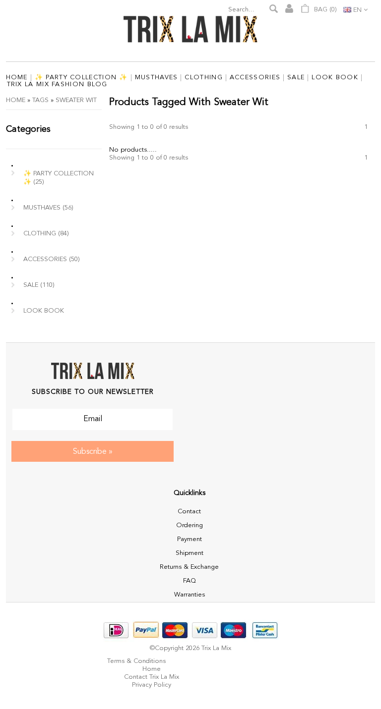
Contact (189, 511)
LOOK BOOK (43, 311)
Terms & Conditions (136, 661)
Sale (39, 285)
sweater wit (76, 100)
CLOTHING (46, 233)
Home (15, 100)
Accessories (51, 259)
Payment (189, 539)
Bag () (324, 9)
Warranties (189, 595)
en (357, 10)
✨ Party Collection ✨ (58, 177)
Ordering (189, 525)
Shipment (189, 553)
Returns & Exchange (189, 567)
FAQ (189, 581)
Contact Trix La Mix (151, 677)
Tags (40, 100)
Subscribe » (93, 452)
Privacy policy (151, 685)
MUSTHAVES (48, 208)
